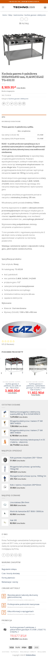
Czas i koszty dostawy (11, 573)
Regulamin (42, 652)
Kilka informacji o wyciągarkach (20, 611)
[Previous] (1, 377)
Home (4, 15)
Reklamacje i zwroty (10, 582)
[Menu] (3, 7)
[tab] (24, 117)
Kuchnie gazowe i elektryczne (35, 15)
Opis (3, 117)
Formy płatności (8, 578)
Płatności (15, 652)
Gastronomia (18, 15)
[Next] (46, 377)
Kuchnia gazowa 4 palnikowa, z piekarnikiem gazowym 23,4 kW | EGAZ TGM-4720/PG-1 (35, 387)
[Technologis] (24, 7)
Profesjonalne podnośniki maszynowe (23, 604)
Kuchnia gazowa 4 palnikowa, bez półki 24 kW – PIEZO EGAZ (12, 386)
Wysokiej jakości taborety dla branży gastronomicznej (22, 596)
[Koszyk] (45, 7)
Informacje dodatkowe (11, 121)
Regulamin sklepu (9, 569)
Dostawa (5, 652)
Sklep (10, 15)
